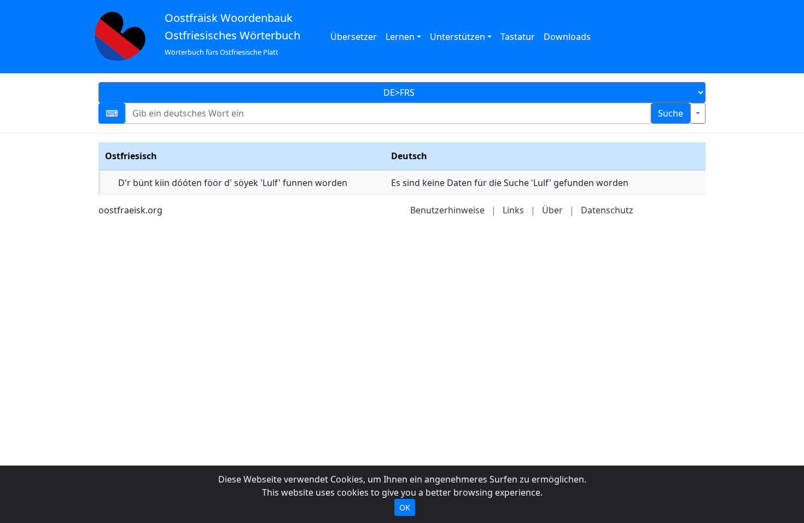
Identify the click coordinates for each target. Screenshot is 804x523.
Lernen (400, 37)
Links (513, 210)
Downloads (567, 37)
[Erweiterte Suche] (698, 113)
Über (552, 210)
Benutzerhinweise (447, 210)
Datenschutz (607, 210)
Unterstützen (457, 37)
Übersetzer (353, 37)
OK (404, 507)
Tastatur (517, 37)
